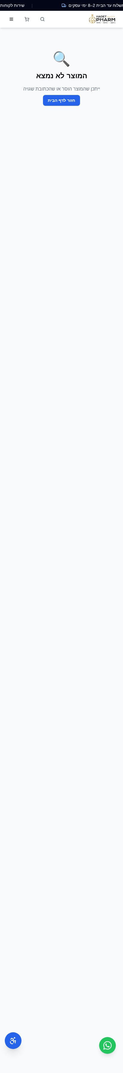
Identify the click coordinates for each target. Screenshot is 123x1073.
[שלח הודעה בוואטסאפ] (107, 1045)
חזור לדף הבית (61, 100)
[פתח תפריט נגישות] (13, 1040)
